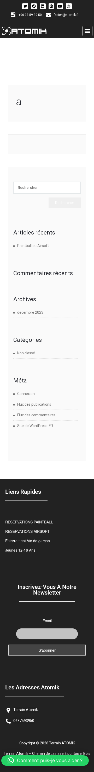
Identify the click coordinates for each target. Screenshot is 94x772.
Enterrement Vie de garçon (27, 540)
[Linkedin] (42, 6)
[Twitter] (25, 6)
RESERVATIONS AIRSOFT (27, 531)
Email (47, 620)
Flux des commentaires (36, 415)
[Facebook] (34, 6)
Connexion (26, 394)
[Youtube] (60, 6)
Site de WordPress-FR (35, 426)
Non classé (26, 353)
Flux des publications (34, 404)
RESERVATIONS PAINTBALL (29, 521)
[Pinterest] (51, 6)
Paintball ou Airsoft (33, 246)
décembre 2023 (30, 312)
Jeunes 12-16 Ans (20, 550)
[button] (87, 31)
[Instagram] (69, 6)
